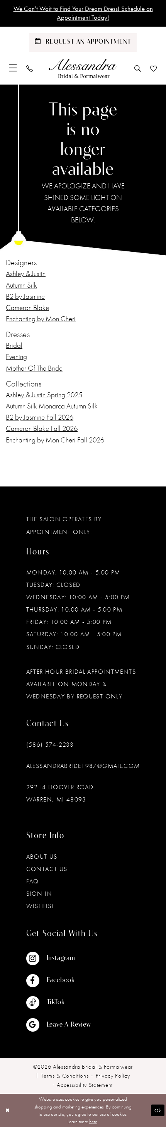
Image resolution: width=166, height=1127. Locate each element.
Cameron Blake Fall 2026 (42, 428)
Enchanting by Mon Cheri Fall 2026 (55, 440)
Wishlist (40, 906)
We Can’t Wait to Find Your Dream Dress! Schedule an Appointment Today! (83, 13)
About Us (42, 856)
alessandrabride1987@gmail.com (83, 766)
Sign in (39, 894)
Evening (16, 356)
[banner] (83, 68)
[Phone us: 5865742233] (30, 68)
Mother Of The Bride (34, 368)
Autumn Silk (21, 285)
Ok (157, 1110)
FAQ (32, 881)
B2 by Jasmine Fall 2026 (39, 417)
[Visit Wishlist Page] (153, 68)
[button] (13, 68)
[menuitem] (13, 68)
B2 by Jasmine (25, 296)
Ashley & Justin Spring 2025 (44, 395)
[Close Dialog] (7, 1110)
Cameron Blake (27, 307)
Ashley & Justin (26, 273)
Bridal (14, 345)
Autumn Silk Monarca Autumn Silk (52, 406)
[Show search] (138, 68)
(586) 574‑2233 (50, 745)
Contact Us (47, 869)
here (93, 1121)
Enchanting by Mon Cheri (41, 319)
